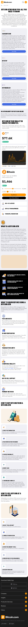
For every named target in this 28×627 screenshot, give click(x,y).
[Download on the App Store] (14, 588)
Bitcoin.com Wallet (9, 368)
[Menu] (26, 2)
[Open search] (23, 2)
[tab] (4, 191)
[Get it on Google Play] (14, 584)
